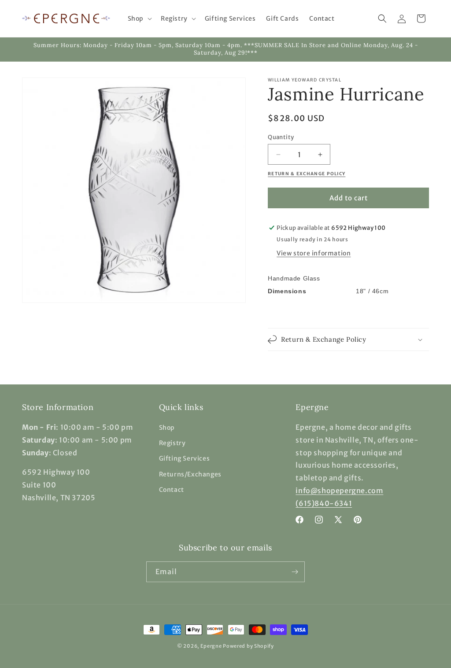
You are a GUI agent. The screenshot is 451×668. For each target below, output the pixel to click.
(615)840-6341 (324, 503)
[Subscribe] (294, 571)
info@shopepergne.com (339, 490)
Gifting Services (184, 458)
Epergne (211, 646)
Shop (167, 428)
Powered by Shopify (248, 646)
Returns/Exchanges (190, 474)
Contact (171, 490)
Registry (172, 443)
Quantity (281, 137)
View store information (314, 253)
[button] (138, 18)
